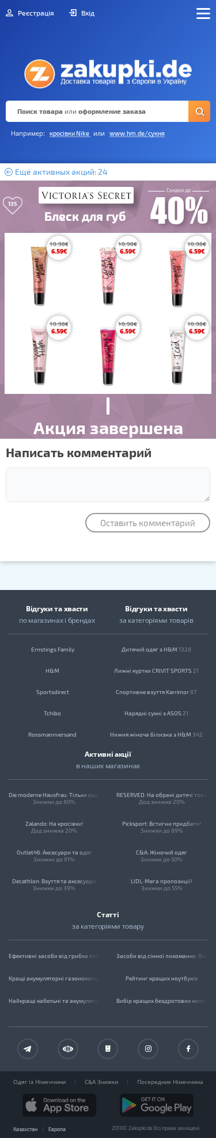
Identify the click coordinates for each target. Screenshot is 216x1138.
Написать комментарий (78, 452)
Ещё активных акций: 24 (60, 172)
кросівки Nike (70, 133)
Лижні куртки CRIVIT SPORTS (156, 670)
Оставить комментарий (147, 523)
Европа (57, 1129)
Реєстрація (35, 13)
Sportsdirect (52, 691)
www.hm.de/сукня (137, 133)
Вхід (86, 13)
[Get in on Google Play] (157, 1105)
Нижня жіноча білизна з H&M (156, 734)
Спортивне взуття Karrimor (156, 691)
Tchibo (52, 713)
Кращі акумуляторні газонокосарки (54, 978)
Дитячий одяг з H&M (156, 649)
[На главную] (108, 70)
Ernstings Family (52, 649)
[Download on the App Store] (59, 1105)
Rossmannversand (52, 734)
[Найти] (199, 111)
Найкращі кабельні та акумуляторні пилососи (54, 1000)
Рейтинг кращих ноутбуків (162, 978)
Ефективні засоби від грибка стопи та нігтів (54, 955)
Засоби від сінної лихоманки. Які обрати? (162, 955)
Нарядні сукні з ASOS (156, 713)
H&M (52, 670)
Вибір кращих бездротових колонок (162, 1000)
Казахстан (25, 1129)
